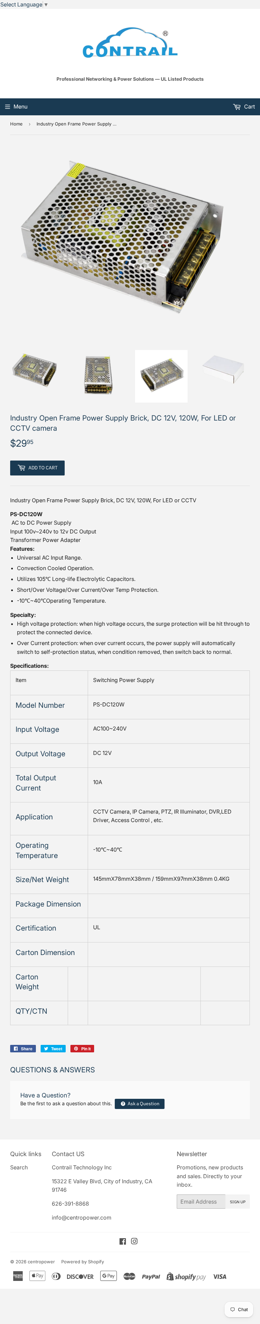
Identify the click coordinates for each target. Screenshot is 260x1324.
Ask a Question (143, 1104)
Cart (249, 106)
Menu (20, 106)
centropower (41, 1261)
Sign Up (237, 1201)
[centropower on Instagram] (134, 1242)
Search (19, 1167)
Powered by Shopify (82, 1261)
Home (16, 123)
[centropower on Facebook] (122, 1242)
